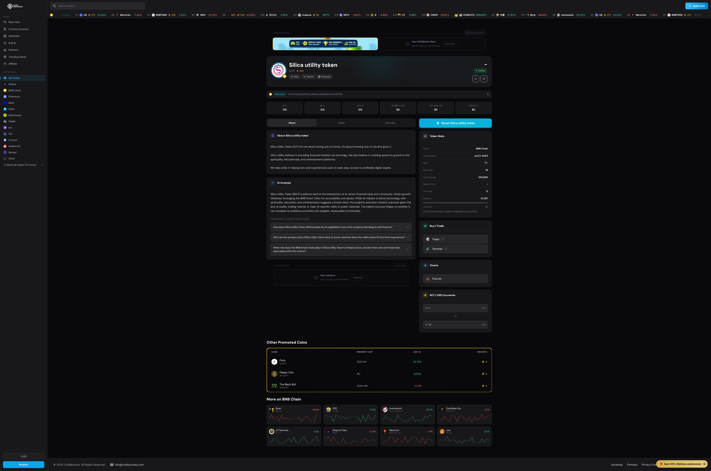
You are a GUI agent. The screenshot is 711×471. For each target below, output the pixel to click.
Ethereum (14, 96)
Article (12, 42)
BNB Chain (15, 90)
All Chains (14, 77)
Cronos (13, 139)
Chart (341, 122)
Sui (10, 133)
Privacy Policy (650, 464)
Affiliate (13, 63)
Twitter (309, 76)
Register (23, 464)
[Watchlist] (475, 79)
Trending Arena (17, 56)
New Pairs (14, 22)
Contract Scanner (19, 29)
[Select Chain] (51, 15)
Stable (12, 121)
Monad (12, 152)
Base (11, 102)
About (292, 122)
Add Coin (699, 5)
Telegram (325, 76)
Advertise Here (476, 32)
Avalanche (14, 146)
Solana (12, 84)
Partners (13, 49)
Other (12, 158)
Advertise (14, 35)
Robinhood (15, 115)
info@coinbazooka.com (129, 464)
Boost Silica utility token (458, 123)
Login (24, 456)
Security (390, 122)
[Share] (483, 79)
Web (296, 76)
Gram (12, 108)
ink (10, 127)
